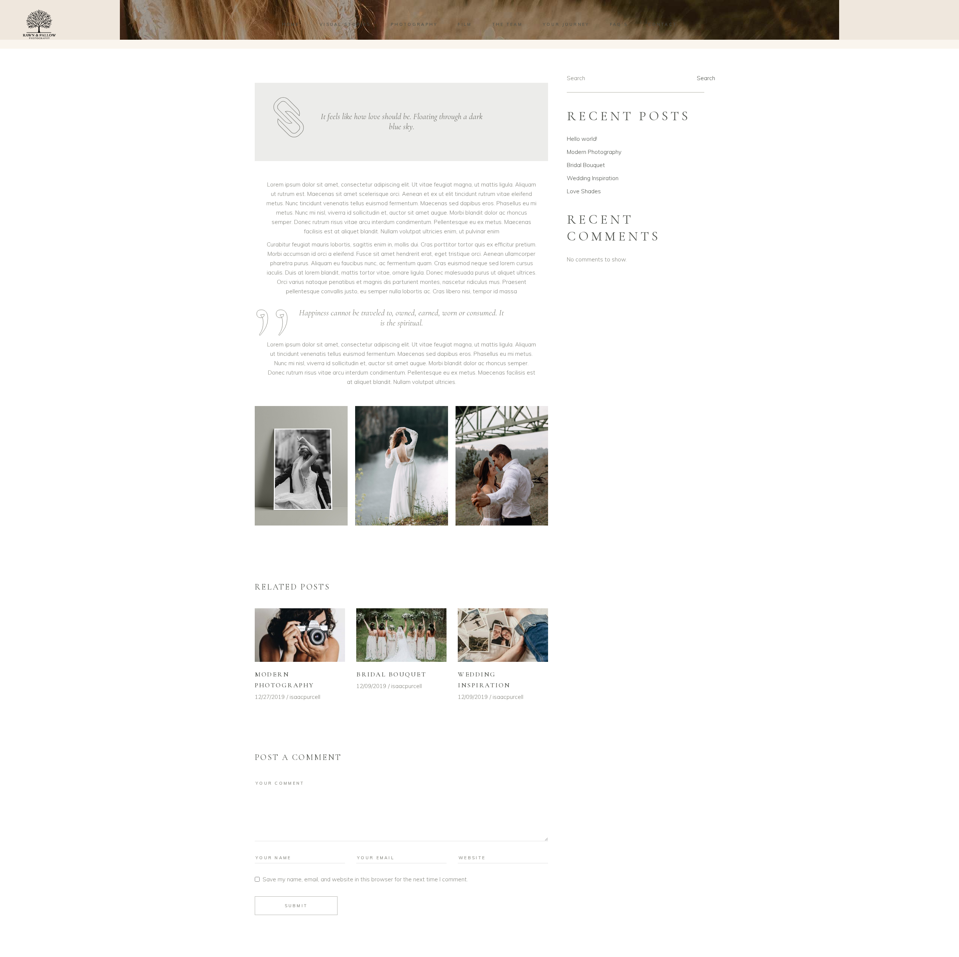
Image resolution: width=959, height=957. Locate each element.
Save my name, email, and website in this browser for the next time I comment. (365, 879)
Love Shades (584, 191)
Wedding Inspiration (592, 178)
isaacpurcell (305, 696)
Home (514, 68)
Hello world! (582, 138)
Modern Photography (594, 151)
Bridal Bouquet (391, 674)
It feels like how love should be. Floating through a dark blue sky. (401, 121)
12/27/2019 (270, 696)
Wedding (536, 68)
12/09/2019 (371, 686)
